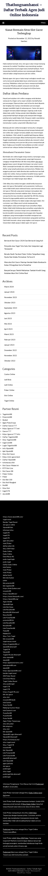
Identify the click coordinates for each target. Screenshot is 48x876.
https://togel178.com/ (11, 692)
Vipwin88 (6, 652)
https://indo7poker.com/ (12, 588)
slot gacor (6, 766)
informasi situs (8, 530)
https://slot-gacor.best (11, 457)
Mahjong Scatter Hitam (11, 708)
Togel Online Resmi (10, 681)
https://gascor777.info (11, 434)
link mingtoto (7, 726)
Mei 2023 (8, 324)
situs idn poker (8, 724)
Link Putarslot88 (9, 753)
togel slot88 (7, 443)
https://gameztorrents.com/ (13, 663)
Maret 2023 (9, 334)
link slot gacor (8, 694)
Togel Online (9, 401)
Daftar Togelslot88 (10, 437)
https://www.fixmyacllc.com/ (13, 596)
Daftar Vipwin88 (8, 460)
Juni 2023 (8, 318)
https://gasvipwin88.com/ (12, 671)
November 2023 (10, 297)
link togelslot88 (8, 586)
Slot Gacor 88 (7, 471)
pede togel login (9, 559)
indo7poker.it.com (9, 710)
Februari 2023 (9, 340)
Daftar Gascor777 (9, 426)
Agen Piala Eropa (9, 423)
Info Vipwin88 (7, 448)
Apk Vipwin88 (7, 451)
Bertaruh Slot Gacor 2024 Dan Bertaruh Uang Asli (23, 241)
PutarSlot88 (7, 713)
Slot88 (5, 485)
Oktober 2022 (9, 361)
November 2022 (10, 355)
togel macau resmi (9, 641)
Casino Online (9, 374)
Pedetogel (40, 784)
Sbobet (5, 420)
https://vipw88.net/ (10, 594)
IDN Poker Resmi (9, 676)
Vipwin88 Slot (8, 527)
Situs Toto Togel (9, 636)
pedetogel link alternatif (11, 774)
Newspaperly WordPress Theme (28, 872)
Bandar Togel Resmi (10, 522)
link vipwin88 (7, 732)
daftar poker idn (8, 546)
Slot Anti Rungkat (9, 482)
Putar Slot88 (7, 705)
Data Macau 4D (8, 556)
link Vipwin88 (8, 750)
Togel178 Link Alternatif (12, 655)
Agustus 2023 (9, 313)
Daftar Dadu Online (10, 565)
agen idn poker (8, 541)
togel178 (6, 491)
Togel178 (6, 649)
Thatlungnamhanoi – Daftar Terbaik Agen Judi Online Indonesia (24, 10)
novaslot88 (7, 591)
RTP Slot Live (7, 468)
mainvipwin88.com (9, 665)
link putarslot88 (8, 583)
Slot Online (8, 395)
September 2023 (10, 308)
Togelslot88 (7, 414)
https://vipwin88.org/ (10, 599)
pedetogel (6, 769)
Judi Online (8, 385)
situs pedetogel (8, 684)
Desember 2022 (10, 350)
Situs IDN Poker (9, 549)
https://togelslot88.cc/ (11, 644)
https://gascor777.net (11, 428)
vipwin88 (6, 660)
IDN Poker (33, 813)
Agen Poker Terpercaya (11, 721)
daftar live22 (7, 575)
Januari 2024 (9, 292)
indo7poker (7, 567)
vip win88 (6, 494)
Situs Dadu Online (29, 804)
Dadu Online (7, 551)
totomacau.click (8, 462)
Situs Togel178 (8, 745)
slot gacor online (9, 525)
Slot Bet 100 (7, 480)
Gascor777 (6, 431)
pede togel (7, 562)
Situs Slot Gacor (8, 454)
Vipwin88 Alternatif (10, 737)
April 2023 (8, 329)
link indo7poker (8, 578)
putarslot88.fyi (8, 620)
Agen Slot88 (7, 602)
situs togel (7, 771)
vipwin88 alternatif (10, 647)
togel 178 (6, 686)
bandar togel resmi (9, 673)
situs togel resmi (9, 742)
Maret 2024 (9, 287)
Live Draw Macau (9, 679)
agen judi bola (8, 763)
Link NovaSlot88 (9, 610)
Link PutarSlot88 (9, 618)
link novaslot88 (8, 639)
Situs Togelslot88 (9, 440)
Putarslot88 (7, 417)
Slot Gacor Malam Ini (10, 465)
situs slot (6, 697)
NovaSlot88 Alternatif (11, 612)
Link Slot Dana (8, 607)
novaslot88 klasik (9, 700)
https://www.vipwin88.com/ (13, 517)
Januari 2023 (9, 345)
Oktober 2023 (9, 302)
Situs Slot (6, 488)
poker (5, 580)
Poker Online (9, 390)
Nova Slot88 (7, 615)
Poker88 (6, 631)
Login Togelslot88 (9, 445)
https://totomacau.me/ (11, 740)
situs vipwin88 (8, 657)
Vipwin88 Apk (8, 604)
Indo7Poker (7, 543)
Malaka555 (7, 633)
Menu (43, 22)
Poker (4, 477)
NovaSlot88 (7, 626)
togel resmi (7, 519)
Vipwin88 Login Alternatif (12, 734)
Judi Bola (7, 380)
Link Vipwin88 (8, 761)
